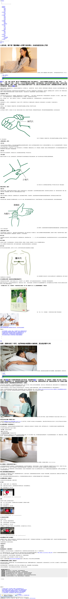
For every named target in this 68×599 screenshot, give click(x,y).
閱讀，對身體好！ (6, 75)
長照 (5, 10)
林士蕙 (4, 373)
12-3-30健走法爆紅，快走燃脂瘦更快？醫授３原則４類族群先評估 (13, 592)
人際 (5, 27)
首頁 (1, 41)
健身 (5, 21)
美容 (5, 32)
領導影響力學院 (26, 595)
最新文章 (3, 6)
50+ (22, 595)
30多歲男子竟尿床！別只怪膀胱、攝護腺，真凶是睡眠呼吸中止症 (13, 588)
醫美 (5, 31)
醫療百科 (3, 7)
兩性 (5, 25)
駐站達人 (5, 38)
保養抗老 (3, 30)
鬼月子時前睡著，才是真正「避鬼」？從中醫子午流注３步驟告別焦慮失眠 (14, 589)
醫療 (5, 9)
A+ (2, 79)
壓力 (5, 26)
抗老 (5, 33)
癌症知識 (3, 12)
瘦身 (5, 22)
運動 (7, 379)
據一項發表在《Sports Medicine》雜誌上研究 (45, 552)
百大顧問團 (6, 37)
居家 (5, 35)
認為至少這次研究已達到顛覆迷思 (14, 558)
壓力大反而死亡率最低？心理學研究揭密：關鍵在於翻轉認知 (12, 334)
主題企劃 (3, 39)
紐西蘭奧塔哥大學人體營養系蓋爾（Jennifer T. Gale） (12, 421)
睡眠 (5, 29)
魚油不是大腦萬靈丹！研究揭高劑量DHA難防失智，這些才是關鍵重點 (13, 591)
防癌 (5, 13)
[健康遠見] (2, 0)
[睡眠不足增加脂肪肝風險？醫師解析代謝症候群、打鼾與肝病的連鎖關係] (34, 319)
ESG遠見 (20, 595)
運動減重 (3, 20)
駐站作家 (3, 36)
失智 (5, 11)
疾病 (5, 8)
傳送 (3, 78)
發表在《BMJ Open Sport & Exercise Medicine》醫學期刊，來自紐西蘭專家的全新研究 (52, 389)
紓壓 (5, 28)
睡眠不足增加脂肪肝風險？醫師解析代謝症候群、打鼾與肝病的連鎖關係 (14, 590)
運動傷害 (5, 23)
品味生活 (3, 34)
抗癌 (5, 14)
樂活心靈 (3, 24)
